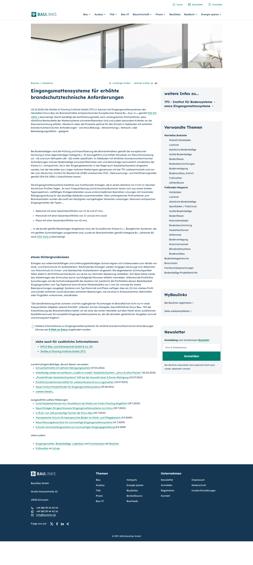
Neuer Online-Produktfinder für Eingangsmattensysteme (68, 386)
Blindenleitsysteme (180, 248)
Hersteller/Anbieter (175, 135)
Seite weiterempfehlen (177, 311)
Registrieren (167, 490)
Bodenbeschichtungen (182, 163)
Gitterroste (175, 234)
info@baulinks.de (46, 514)
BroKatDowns (134, 495)
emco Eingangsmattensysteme (187, 106)
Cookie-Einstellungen (204, 490)
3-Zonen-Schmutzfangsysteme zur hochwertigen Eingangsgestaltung (75, 427)
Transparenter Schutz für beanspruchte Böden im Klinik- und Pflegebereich (78, 417)
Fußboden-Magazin (176, 187)
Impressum (198, 479)
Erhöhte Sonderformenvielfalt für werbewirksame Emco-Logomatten (75, 382)
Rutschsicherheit (178, 244)
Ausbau (100, 485)
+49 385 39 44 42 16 (47, 511)
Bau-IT (125, 14)
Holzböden (175, 192)
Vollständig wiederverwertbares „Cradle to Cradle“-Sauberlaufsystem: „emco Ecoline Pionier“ (88, 372)
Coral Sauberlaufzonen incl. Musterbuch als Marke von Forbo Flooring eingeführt (81, 403)
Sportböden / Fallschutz (183, 206)
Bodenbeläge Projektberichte (180, 272)
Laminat (174, 144)
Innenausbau (97, 443)
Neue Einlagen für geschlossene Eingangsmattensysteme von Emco (74, 408)
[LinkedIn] (63, 524)
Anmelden (166, 485)
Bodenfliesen (176, 159)
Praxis (99, 495)
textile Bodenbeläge (180, 154)
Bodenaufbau (177, 253)
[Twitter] (52, 524)
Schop (56, 448)
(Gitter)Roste (176, 182)
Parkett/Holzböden (180, 140)
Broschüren (171, 263)
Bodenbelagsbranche (176, 258)
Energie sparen (135, 485)
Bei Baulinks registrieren (178, 302)
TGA (98, 490)
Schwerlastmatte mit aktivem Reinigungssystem (63, 367)
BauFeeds (132, 501)
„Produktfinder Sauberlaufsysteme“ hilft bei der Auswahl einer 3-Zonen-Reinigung (82, 377)
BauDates (175, 14)
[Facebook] (58, 524)
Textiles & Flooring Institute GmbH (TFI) (63, 351)
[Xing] (68, 524)
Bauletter (203, 340)
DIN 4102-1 (43, 236)
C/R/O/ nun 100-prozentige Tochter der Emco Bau (64, 412)
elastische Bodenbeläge (182, 149)
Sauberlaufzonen (179, 230)
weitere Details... (45, 391)
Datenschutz (199, 485)
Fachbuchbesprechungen (179, 267)
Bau (98, 479)
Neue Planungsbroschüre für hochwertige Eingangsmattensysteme (74, 422)
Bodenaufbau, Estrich (181, 173)
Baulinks (35, 83)
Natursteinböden (178, 220)
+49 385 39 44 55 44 (47, 507)
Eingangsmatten (45, 443)
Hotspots (132, 479)
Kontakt (165, 495)
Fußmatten (42, 448)
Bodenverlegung (178, 168)
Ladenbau (78, 443)
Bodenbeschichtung (180, 225)
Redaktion (48, 83)
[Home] (61, 475)
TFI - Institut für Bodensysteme (188, 102)
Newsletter (167, 479)
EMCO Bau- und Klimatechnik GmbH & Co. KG (66, 346)
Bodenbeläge (63, 443)
